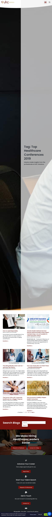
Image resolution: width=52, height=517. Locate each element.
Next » (33, 412)
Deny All (40, 514)
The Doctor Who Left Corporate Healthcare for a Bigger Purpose (12, 398)
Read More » (5, 341)
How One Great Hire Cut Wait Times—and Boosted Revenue (38, 366)
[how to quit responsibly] (14, 321)
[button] (45, 2)
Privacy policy (33, 514)
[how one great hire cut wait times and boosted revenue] (38, 356)
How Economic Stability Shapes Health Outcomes (36, 398)
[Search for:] (34, 422)
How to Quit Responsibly (10, 331)
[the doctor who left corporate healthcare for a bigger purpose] (14, 388)
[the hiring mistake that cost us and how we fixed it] (14, 356)
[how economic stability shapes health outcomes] (38, 388)
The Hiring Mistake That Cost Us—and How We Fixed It (13, 366)
